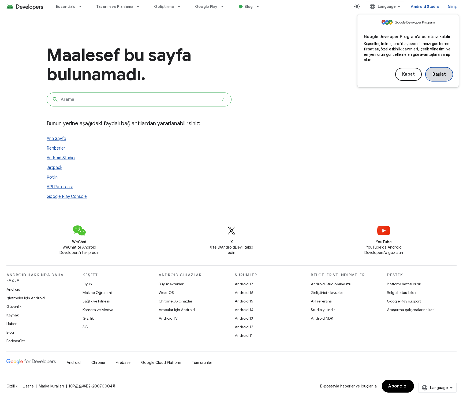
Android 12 (244, 326)
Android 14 (244, 309)
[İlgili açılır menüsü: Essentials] (83, 6)
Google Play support (404, 301)
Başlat (439, 74)
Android (13, 289)
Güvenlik (13, 306)
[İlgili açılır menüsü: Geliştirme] (181, 6)
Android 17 (244, 284)
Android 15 (244, 301)
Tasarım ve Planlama (114, 6)
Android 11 (244, 335)
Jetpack (54, 167)
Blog (249, 6)
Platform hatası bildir (404, 284)
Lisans (28, 386)
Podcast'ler (15, 340)
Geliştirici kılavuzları (328, 292)
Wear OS (166, 292)
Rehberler (56, 148)
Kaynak (12, 315)
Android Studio (425, 6)
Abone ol (398, 386)
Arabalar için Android (177, 309)
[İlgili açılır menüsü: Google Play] (225, 6)
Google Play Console (67, 196)
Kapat (408, 74)
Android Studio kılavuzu (331, 284)
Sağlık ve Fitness (96, 301)
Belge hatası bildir (402, 292)
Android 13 (244, 318)
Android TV (168, 318)
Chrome (98, 362)
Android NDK (322, 318)
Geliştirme (164, 6)
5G (85, 326)
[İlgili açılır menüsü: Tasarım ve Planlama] (140, 6)
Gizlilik (88, 318)
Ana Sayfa (56, 138)
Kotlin (52, 177)
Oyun (87, 284)
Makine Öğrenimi (97, 292)
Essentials (66, 6)
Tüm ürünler (202, 362)
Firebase (123, 362)
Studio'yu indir (323, 309)
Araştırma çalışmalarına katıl (411, 309)
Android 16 (244, 292)
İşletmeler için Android (25, 297)
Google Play (206, 6)
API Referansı (60, 187)
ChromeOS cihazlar (175, 301)
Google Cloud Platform (161, 362)
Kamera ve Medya (98, 309)
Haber (11, 323)
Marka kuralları (51, 386)
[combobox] (139, 99)
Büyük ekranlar (171, 284)
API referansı (321, 301)
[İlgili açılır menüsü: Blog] (260, 6)
